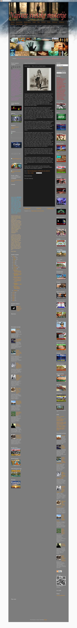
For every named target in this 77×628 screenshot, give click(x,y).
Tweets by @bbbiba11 (61, 595)
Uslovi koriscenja (19, 24)
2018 (13, 295)
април (14, 259)
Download (43, 22)
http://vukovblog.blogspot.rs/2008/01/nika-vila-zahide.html (38, 170)
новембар (15, 290)
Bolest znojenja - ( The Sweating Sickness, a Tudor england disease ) (19, 365)
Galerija (34, 22)
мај (14, 260)
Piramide (17, 329)
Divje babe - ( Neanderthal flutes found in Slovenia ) (17, 271)
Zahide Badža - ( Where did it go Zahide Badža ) (16, 287)
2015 (13, 256)
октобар (15, 268)
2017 (13, 294)
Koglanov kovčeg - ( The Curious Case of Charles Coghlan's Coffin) (19, 377)
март (14, 257)
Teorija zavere (54, 22)
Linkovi (25, 24)
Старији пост (50, 208)
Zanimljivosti (61, 22)
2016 (13, 292)
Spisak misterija (19, 22)
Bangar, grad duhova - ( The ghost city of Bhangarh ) (18, 436)
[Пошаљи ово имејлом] (36, 173)
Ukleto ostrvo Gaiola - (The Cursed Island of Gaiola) (18, 402)
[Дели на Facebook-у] (40, 173)
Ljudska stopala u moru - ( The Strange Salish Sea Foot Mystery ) (19, 352)
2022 (13, 300)
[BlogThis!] (37, 173)
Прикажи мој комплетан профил (19, 309)
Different (12, 24)
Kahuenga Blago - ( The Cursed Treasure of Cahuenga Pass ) (18, 390)
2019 (13, 297)
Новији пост (27, 208)
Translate (61, 67)
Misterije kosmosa (27, 22)
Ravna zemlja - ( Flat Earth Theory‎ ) (18, 340)
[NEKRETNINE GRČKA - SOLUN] (16, 172)
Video (38, 22)
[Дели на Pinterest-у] (41, 173)
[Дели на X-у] (39, 173)
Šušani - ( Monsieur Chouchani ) (18, 425)
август (14, 265)
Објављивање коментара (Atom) (37, 210)
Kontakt (48, 22)
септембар (15, 267)
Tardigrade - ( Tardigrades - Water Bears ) (17, 284)
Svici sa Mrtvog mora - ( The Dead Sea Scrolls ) (17, 280)
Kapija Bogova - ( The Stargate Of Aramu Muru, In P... (17, 274)
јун (14, 262)
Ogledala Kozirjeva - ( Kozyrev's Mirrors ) (17, 278)
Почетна (12, 22)
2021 (13, 298)
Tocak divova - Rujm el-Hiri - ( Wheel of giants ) (19, 413)
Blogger (45, 619)
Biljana (19, 306)
